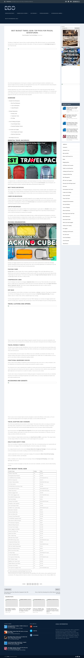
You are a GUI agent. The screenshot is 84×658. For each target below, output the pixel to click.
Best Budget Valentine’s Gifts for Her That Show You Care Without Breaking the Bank (72, 136)
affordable (47, 208)
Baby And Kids (66, 153)
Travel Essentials (25, 35)
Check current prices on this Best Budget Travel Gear (19, 571)
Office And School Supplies (68, 222)
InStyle (25, 210)
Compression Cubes (15, 115)
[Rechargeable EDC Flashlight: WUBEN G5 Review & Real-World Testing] (64, 108)
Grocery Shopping (66, 207)
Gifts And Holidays (66, 204)
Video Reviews (65, 243)
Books (64, 159)
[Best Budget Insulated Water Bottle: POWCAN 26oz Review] (11, 603)
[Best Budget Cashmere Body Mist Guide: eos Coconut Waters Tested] (64, 115)
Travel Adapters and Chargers (17, 131)
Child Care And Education (68, 168)
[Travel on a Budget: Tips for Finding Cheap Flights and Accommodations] (39, 603)
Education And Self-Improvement (69, 183)
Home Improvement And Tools (68, 213)
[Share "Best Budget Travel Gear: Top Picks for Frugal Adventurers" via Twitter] (30, 584)
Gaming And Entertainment (68, 201)
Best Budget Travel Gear (14, 137)
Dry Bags (13, 118)
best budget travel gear (49, 44)
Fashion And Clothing (22, 13)
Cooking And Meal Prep (67, 174)
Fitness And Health (66, 195)
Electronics (34, 13)
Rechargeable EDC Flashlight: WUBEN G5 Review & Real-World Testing (72, 108)
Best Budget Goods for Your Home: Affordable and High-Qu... (23, 1)
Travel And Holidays (33, 35)
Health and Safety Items (15, 134)
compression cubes (30, 281)
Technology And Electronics (68, 231)
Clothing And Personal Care (68, 171)
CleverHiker (11, 193)
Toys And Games (66, 234)
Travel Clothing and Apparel (14, 121)
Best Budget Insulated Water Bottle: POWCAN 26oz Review (10, 609)
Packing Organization (13, 111)
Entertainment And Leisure (68, 189)
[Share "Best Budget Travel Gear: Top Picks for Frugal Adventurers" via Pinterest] (32, 584)
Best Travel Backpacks (15, 103)
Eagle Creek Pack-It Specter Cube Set (43, 274)
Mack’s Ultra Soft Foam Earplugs (47, 453)
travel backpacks (42, 182)
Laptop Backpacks (14, 107)
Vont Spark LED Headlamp (41, 458)
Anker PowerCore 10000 (36, 437)
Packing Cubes (14, 113)
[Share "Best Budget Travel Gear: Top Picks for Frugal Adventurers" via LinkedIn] (35, 584)
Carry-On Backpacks (15, 105)
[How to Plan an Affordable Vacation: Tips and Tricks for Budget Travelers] (25, 603)
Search (63, 26)
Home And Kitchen (9, 13)
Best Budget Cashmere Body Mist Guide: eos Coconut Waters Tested (72, 116)
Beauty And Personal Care (11, 18)
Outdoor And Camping (56, 13)
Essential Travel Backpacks (14, 100)
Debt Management (66, 177)
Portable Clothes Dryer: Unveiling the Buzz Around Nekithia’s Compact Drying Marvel (52, 610)
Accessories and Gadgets (14, 129)
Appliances (65, 144)
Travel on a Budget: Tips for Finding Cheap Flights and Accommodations (38, 609)
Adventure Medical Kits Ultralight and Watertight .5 (36, 449)
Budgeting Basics (66, 162)
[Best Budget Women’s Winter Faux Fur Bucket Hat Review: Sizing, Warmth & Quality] (64, 123)
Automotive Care (66, 150)
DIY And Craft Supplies (74, 132)
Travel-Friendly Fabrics (15, 123)
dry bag (38, 292)
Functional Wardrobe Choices (17, 126)
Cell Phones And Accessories (68, 165)
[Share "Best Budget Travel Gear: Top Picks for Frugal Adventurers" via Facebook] (28, 584)
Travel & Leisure (31, 201)
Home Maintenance (66, 216)
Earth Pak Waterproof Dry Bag (43, 293)
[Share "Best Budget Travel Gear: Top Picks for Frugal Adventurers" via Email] (37, 584)
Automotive (65, 147)
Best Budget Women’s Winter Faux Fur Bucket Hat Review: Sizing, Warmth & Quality (72, 123)
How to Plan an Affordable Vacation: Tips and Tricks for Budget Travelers (25, 609)
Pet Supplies (65, 228)
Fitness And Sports (44, 13)
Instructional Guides (66, 219)
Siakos (8, 656)
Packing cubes (10, 271)
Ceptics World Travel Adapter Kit (24, 430)
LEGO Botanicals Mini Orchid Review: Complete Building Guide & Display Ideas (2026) (72, 130)
